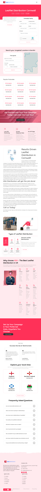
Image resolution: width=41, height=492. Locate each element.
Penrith (24, 479)
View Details (25, 249)
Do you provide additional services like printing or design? (17, 442)
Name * (20, 21)
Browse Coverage (20, 395)
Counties (22, 13)
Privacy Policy (34, 488)
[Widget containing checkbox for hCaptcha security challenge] (26, 38)
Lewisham (25, 478)
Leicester (24, 476)
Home (13, 13)
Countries (17, 13)
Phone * (29, 26)
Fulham (24, 481)
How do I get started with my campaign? (13, 429)
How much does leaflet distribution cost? (13, 406)
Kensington (7, 481)
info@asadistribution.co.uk (27, 470)
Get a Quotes (9, 24)
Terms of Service (26, 488)
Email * (20, 26)
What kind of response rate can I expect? (13, 424)
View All (23, 483)
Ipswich (6, 478)
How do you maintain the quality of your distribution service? (17, 438)
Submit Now (28, 42)
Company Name (31, 21)
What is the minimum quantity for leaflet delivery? (15, 410)
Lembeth (6, 476)
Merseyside (7, 479)
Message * (21, 30)
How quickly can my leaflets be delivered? (14, 419)
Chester (6, 483)
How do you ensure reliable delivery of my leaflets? (15, 415)
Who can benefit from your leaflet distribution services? (16, 433)
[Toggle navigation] (37, 2)
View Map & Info (8, 85)
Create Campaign (20, 119)
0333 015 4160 (24, 468)
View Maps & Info (11, 390)
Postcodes (6, 63)
